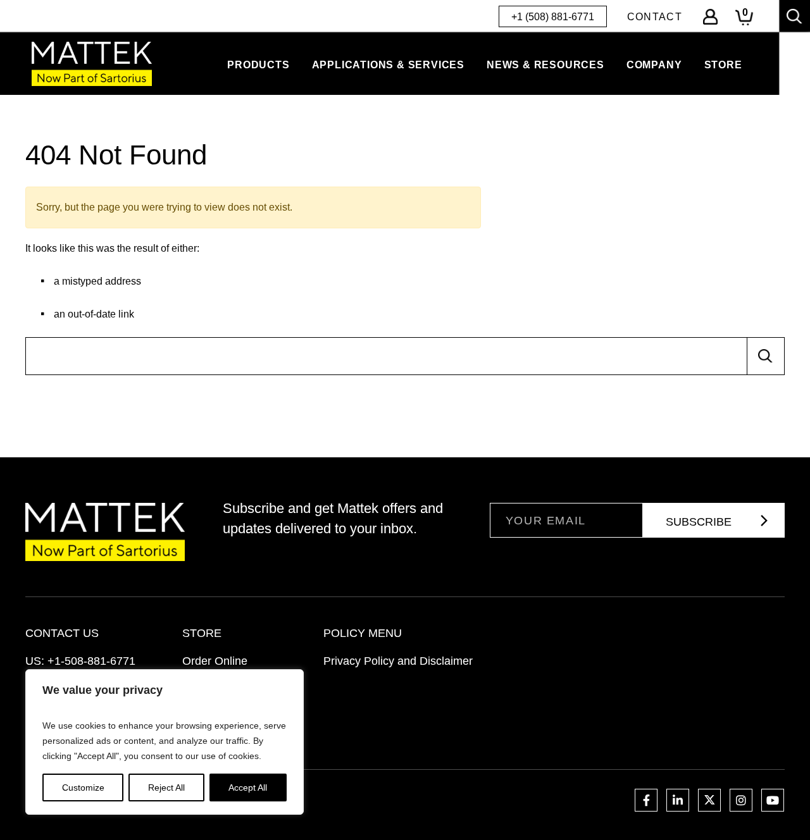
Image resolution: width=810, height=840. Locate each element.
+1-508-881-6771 (91, 661)
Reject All (166, 787)
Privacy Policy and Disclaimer (398, 661)
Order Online (214, 661)
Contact (654, 16)
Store (723, 64)
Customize (83, 787)
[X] (709, 800)
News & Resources (545, 64)
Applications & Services (388, 64)
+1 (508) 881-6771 (552, 16)
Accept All (247, 787)
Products (258, 64)
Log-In (710, 17)
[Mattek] (91, 64)
